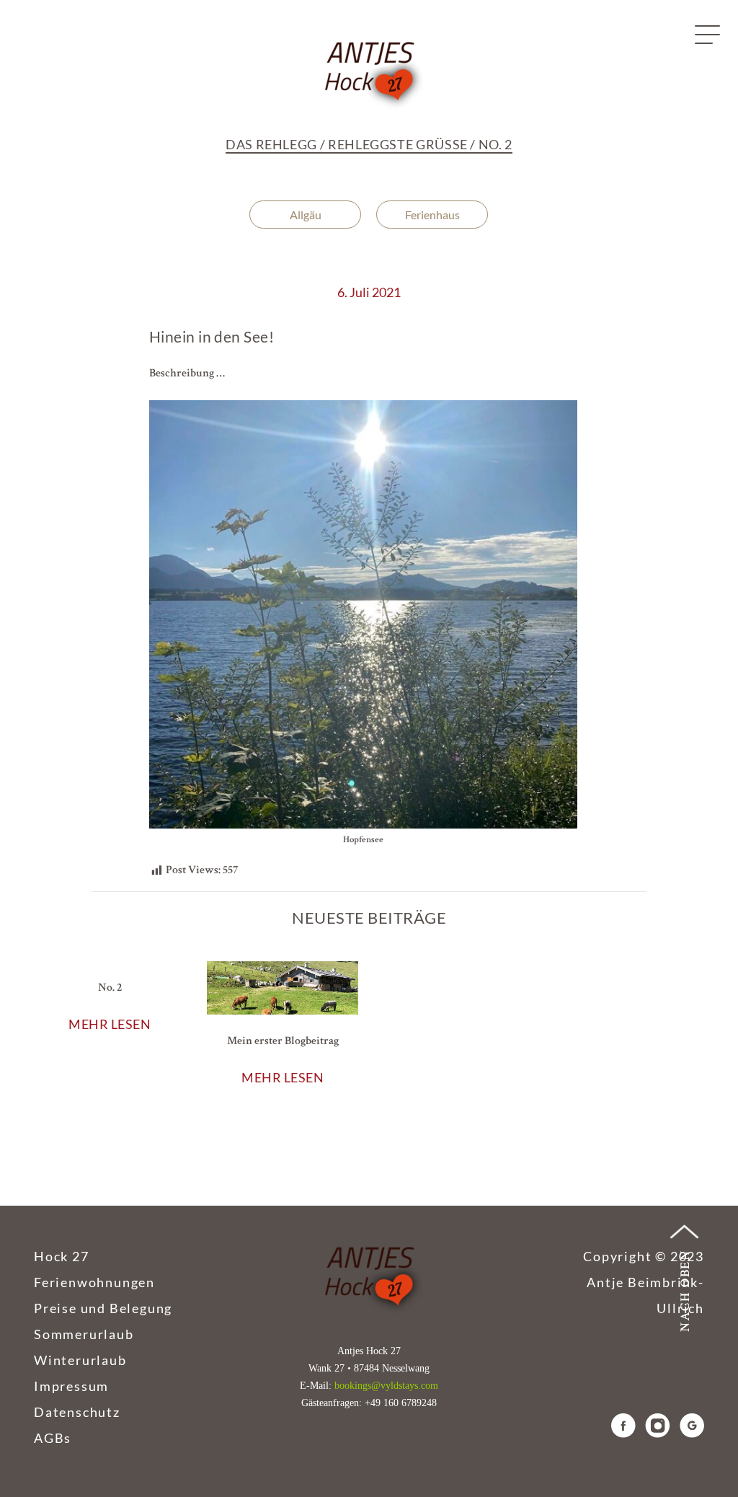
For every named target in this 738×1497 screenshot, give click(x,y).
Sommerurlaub (84, 1334)
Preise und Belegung (103, 1308)
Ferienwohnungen (94, 1282)
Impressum (71, 1386)
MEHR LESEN (109, 1024)
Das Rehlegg (271, 144)
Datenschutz (77, 1412)
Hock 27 (61, 1256)
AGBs (52, 1438)
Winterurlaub (80, 1360)
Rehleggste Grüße (398, 144)
